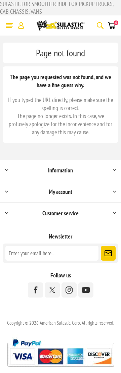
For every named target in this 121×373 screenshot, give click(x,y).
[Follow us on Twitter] (52, 290)
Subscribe (108, 253)
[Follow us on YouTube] (85, 290)
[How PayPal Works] (60, 369)
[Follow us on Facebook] (35, 290)
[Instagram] (69, 290)
